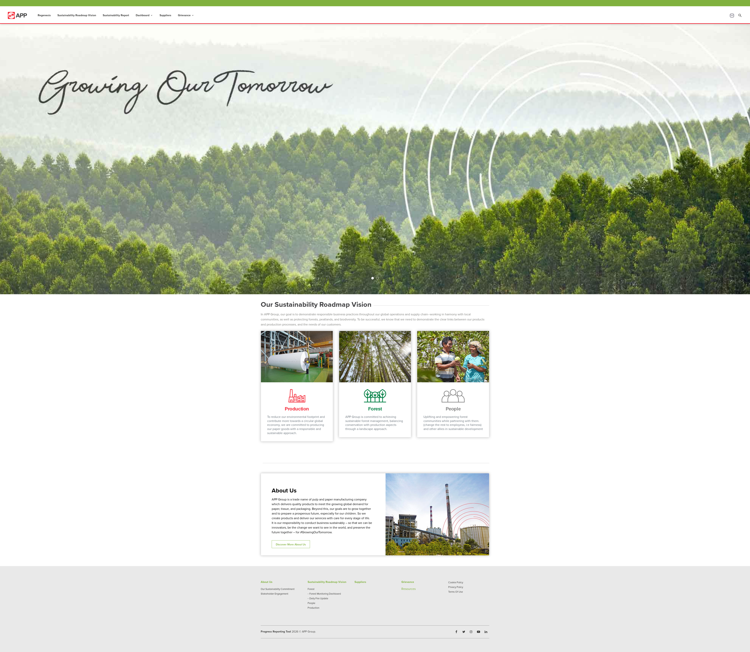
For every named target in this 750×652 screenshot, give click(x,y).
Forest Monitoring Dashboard (325, 593)
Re (403, 589)
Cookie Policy (455, 582)
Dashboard (144, 15)
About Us (266, 581)
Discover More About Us (291, 544)
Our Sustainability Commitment (278, 589)
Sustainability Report (116, 15)
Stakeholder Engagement (274, 593)
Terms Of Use (455, 591)
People (311, 603)
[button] (372, 278)
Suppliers (165, 15)
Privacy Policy (455, 587)
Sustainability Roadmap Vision (76, 15)
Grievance (186, 15)
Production (313, 607)
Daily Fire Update (318, 598)
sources (410, 589)
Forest (311, 589)
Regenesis (44, 15)
